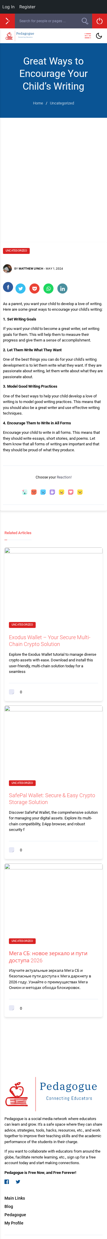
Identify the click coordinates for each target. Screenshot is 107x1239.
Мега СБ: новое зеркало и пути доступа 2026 (48, 956)
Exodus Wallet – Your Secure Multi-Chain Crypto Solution (49, 640)
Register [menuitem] (27, 6)
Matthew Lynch (31, 268)
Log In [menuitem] (8, 6)
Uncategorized (16, 250)
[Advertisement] (53, 174)
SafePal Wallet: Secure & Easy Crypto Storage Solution (52, 798)
